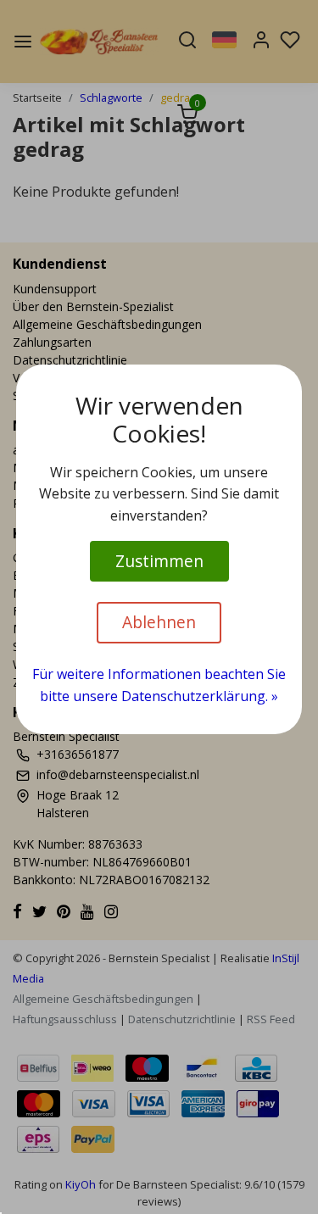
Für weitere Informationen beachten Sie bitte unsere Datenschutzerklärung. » (159, 685)
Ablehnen (159, 621)
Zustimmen (159, 560)
